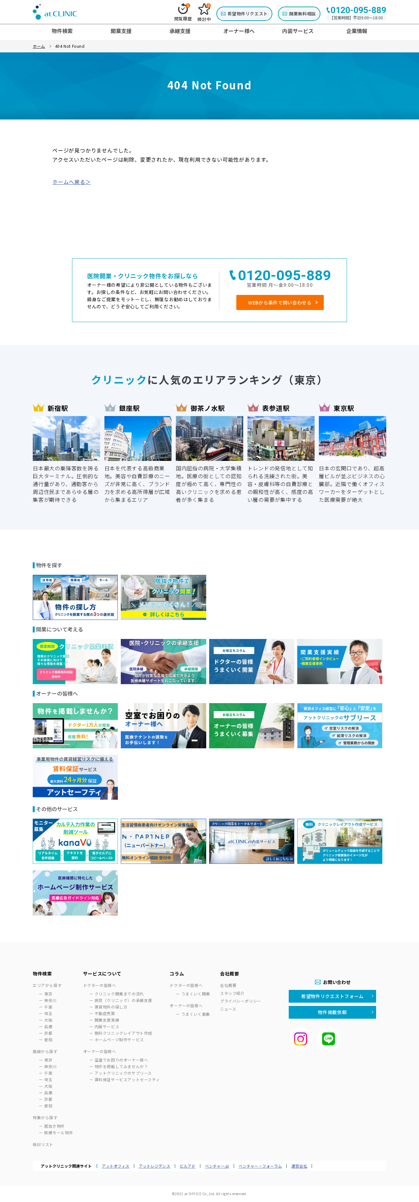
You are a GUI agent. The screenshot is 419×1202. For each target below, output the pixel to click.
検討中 (204, 12)
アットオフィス (115, 1166)
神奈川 (50, 1000)
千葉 (48, 1007)
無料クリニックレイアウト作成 (123, 1033)
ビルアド (187, 1166)
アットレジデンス (154, 1166)
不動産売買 (105, 1013)
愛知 (48, 1039)
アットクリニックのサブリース (123, 1073)
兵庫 (48, 1026)
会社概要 (228, 985)
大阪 (48, 1020)
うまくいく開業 (195, 993)
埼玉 (48, 1013)
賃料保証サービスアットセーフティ (127, 1079)
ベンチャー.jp (217, 1166)
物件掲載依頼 (332, 1012)
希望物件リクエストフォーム (332, 996)
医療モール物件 (58, 1132)
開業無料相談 (302, 13)
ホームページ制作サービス (119, 1039)
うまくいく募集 (195, 1014)
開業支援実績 (107, 1020)
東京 (48, 993)
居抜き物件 (54, 1126)
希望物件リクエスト (248, 13)
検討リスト (43, 1144)
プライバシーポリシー (240, 1001)
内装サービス (107, 1026)
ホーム (39, 46)
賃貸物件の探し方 (111, 1007)
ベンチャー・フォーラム (260, 1166)
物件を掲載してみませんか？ (121, 1066)
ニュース (228, 1008)
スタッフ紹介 (232, 993)
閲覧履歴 (183, 12)
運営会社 (299, 1166)
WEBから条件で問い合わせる (280, 302)
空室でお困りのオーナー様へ (121, 1060)
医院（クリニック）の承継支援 (123, 1000)
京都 (48, 1033)
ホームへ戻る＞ (71, 182)
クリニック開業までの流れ (119, 993)
